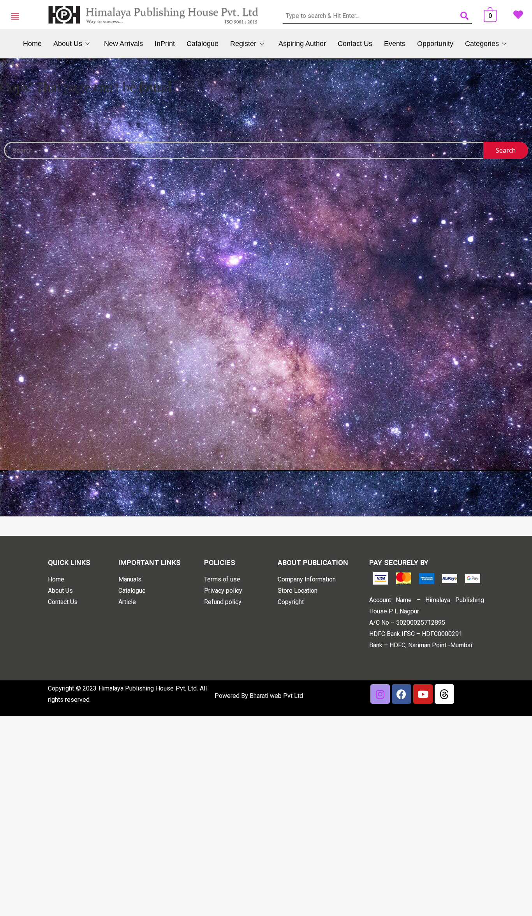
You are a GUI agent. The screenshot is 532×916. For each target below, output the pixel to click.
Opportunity (435, 44)
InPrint (165, 44)
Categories (482, 44)
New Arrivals (123, 44)
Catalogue (202, 44)
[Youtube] (423, 694)
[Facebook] (401, 694)
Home (32, 44)
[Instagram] (380, 694)
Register (243, 44)
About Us (67, 44)
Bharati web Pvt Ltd (276, 695)
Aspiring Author (302, 44)
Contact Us (355, 44)
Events (394, 44)
